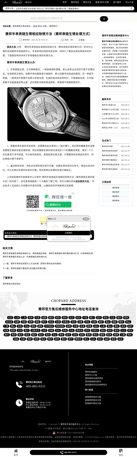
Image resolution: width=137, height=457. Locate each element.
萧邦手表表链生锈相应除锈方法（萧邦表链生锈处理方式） (29, 253)
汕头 (96, 326)
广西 (6, 326)
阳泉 (65, 330)
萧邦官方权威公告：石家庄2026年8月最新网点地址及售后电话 (111, 105)
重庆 (51, 317)
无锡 (76, 326)
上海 (17, 317)
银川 (27, 330)
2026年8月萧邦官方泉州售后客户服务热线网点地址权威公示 (111, 119)
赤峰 (51, 330)
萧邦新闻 (115, 201)
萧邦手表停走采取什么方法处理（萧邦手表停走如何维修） (37, 264)
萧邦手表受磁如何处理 (110, 165)
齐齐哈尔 (49, 326)
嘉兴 (7, 335)
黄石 (96, 335)
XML (90, 429)
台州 (120, 339)
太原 (94, 322)
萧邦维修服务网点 (93, 381)
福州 (119, 317)
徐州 (110, 330)
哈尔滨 (9, 322)
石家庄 (66, 322)
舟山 (55, 335)
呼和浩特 (60, 326)
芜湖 (82, 326)
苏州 (74, 322)
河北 (87, 322)
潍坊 (117, 330)
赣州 (117, 326)
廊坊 (121, 322)
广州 (24, 317)
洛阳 (75, 335)
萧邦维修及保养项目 (94, 378)
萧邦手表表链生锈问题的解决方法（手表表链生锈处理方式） (76, 253)
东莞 (20, 326)
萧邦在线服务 (91, 372)
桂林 (57, 339)
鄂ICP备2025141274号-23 (74, 429)
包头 (58, 330)
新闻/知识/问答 (102, 2)
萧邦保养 (115, 192)
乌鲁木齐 (35, 330)
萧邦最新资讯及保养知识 (96, 385)
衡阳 (89, 335)
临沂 (20, 335)
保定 (101, 322)
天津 (37, 317)
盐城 (107, 339)
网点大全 (87, 2)
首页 (65, 2)
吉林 (69, 326)
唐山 (108, 322)
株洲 (109, 335)
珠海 (89, 326)
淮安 (27, 335)
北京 (10, 317)
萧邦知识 (53, 26)
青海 (6, 330)
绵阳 (40, 326)
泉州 (43, 339)
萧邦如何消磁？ (108, 146)
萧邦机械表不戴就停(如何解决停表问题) (28, 268)
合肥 (17, 322)
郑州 (65, 317)
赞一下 (44, 224)
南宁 (44, 322)
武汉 (99, 317)
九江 (123, 330)
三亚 (103, 326)
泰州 (100, 339)
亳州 (48, 335)
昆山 (128, 322)
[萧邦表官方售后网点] (6, 2)
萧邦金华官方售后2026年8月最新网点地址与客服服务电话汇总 (111, 123)
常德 (37, 339)
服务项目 (75, 2)
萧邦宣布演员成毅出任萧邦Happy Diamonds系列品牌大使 (111, 169)
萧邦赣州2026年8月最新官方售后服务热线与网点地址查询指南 (111, 110)
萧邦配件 (115, 196)
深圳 (31, 317)
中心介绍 (129, 2)
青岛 (51, 322)
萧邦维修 (115, 188)
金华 (68, 335)
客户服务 (117, 2)
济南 (24, 322)
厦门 (92, 317)
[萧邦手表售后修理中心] (29, 2)
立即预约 (68, 233)
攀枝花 (78, 339)
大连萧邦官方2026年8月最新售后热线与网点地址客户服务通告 (111, 114)
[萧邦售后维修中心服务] (17, 2)
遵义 (86, 339)
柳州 (50, 339)
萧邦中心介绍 (91, 375)
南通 (14, 335)
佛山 (13, 326)
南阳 (30, 339)
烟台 (34, 335)
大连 (113, 317)
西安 (106, 317)
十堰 (123, 335)
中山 (27, 326)
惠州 (64, 339)
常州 (130, 330)
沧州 (87, 330)
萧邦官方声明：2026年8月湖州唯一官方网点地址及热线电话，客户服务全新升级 (111, 128)
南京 (58, 317)
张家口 (95, 330)
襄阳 (102, 335)
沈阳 (58, 322)
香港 (114, 339)
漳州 (123, 326)
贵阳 (126, 317)
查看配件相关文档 (93, 403)
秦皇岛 (79, 330)
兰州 (20, 330)
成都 (44, 317)
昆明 (31, 322)
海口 (110, 326)
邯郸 (115, 322)
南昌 (37, 322)
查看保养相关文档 (93, 400)
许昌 (23, 339)
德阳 (33, 326)
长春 (80, 322)
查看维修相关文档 (93, 397)
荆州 (130, 335)
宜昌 (16, 339)
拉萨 (130, 326)
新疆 (13, 330)
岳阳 (82, 335)
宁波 (85, 317)
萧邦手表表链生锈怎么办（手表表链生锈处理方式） (26, 257)
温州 (103, 330)
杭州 (78, 317)
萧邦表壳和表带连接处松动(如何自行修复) (111, 155)
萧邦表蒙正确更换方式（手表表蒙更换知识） (111, 160)
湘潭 (116, 335)
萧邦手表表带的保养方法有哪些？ (111, 151)
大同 (44, 330)
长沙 (72, 317)
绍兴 (41, 335)
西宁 (71, 339)
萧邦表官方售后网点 (22, 26)
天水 (93, 339)
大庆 (72, 330)
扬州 (61, 335)
